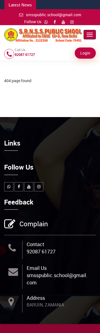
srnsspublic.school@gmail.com (53, 14)
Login (85, 53)
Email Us (37, 268)
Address (36, 297)
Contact (35, 244)
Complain (33, 223)
